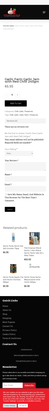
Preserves (28, 111)
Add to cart (15, 103)
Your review (11, 160)
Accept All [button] (22, 405)
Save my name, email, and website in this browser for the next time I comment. (24, 197)
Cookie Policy (9, 334)
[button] (44, 12)
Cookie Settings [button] (9, 405)
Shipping (6, 318)
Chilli (16, 111)
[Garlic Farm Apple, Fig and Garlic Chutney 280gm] (13, 268)
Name (8, 174)
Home (6, 26)
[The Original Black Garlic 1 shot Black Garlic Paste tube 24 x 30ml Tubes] (34, 238)
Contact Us (7, 326)
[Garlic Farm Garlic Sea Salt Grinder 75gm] (13, 237)
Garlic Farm (24, 115)
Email (8, 184)
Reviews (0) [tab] (12, 121)
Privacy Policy (9, 330)
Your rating (11, 149)
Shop (4, 314)
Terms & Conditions (11, 338)
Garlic (11, 26)
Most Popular (8, 322)
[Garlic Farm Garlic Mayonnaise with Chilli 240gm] (34, 268)
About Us (6, 310)
